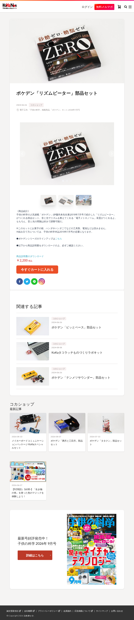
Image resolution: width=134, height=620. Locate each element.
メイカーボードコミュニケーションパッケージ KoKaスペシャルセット (28, 444)
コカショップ (36, 105)
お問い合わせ (117, 611)
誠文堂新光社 (12, 611)
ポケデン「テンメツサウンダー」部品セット (80, 377)
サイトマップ (102, 611)
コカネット (29, 615)
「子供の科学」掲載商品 (39, 110)
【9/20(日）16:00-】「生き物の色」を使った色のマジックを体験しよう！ (28, 493)
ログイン (87, 7)
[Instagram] (41, 281)
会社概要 (28, 611)
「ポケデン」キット (59, 110)
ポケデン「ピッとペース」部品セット (76, 327)
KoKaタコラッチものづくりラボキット (77, 352)
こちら (58, 238)
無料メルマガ (104, 7)
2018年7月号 (74, 110)
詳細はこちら (35, 555)
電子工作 (24, 110)
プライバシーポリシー (48, 611)
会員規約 (67, 611)
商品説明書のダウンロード (30, 256)
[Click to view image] (48, 200)
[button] (67, 153)
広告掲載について (82, 611)
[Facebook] (19, 281)
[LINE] (34, 281)
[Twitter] (27, 281)
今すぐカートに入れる (37, 269)
